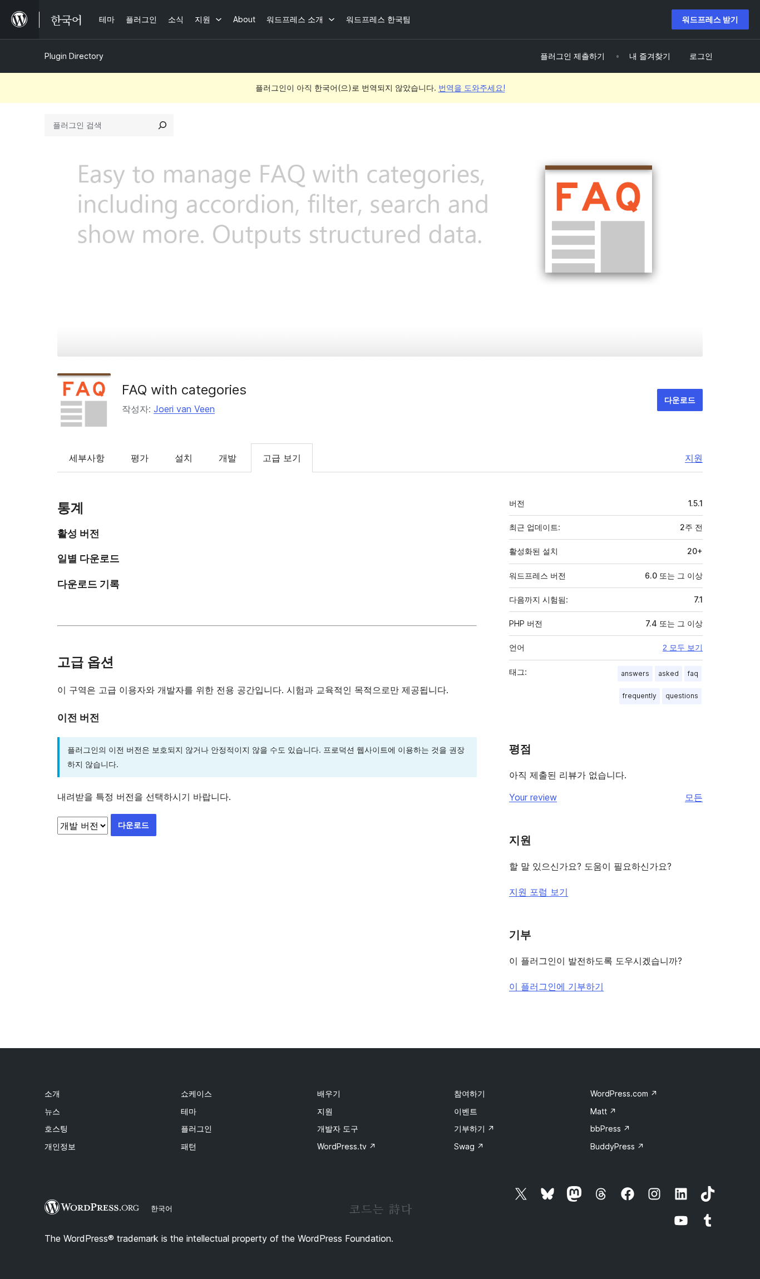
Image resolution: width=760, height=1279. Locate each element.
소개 (52, 1093)
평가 (140, 457)
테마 (188, 1111)
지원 (694, 457)
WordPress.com (624, 1093)
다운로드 (679, 399)
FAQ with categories (184, 390)
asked (668, 673)
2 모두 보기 (683, 647)
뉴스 (52, 1111)
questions (681, 696)
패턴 (188, 1146)
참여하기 (469, 1093)
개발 (227, 457)
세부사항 (87, 457)
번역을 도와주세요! (471, 87)
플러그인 (196, 1128)
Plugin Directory (74, 56)
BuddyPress (617, 1146)
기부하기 (474, 1128)
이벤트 (465, 1111)
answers (635, 673)
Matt (603, 1111)
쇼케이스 (196, 1093)
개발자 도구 (337, 1128)
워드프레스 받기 (710, 19)
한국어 (161, 1208)
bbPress (610, 1128)
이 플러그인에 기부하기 (556, 986)
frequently (640, 696)
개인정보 (60, 1146)
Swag (469, 1146)
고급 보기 (282, 457)
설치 (184, 457)
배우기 (328, 1093)
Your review (533, 797)
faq (693, 673)
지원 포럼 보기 (538, 891)
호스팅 (56, 1128)
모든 (694, 797)
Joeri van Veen (184, 408)
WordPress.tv (346, 1146)
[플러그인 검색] (162, 125)
